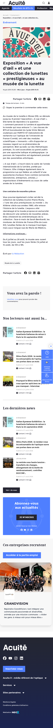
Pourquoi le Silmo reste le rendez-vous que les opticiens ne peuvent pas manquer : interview (32, 383)
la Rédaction (18, 253)
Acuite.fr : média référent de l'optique (23, 678)
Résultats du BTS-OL (23, 8)
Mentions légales (9, 702)
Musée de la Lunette (12, 263)
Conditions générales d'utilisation (15, 705)
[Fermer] (51, 346)
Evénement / (15, 15)
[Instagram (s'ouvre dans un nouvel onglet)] (28, 530)
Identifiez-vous (12, 299)
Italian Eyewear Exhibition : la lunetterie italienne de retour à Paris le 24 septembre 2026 (31, 334)
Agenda (5, 8)
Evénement (21, 328)
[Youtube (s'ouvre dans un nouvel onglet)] (25, 530)
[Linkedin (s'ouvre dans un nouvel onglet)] (31, 530)
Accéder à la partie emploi (22, 555)
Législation (21, 459)
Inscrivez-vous (14, 668)
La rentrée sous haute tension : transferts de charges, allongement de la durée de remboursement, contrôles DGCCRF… (30, 467)
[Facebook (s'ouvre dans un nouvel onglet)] (22, 530)
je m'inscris (26, 517)
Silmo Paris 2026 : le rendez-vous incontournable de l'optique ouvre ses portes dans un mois (32, 359)
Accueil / (6, 15)
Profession (42, 8)
